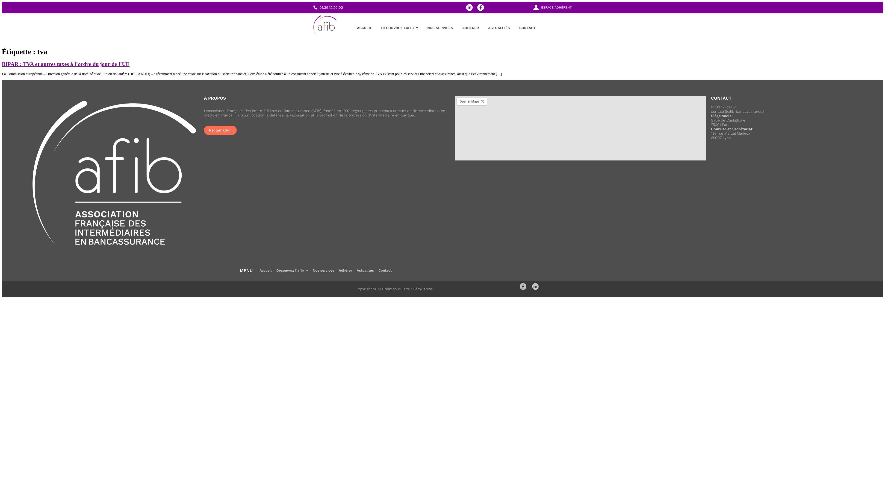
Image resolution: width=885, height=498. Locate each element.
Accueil (364, 28)
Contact (527, 28)
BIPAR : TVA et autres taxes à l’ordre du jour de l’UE (66, 64)
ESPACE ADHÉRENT (556, 7)
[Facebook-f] (480, 7)
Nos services (440, 28)
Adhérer (470, 28)
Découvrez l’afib (397, 28)
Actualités (499, 28)
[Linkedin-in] (469, 7)
